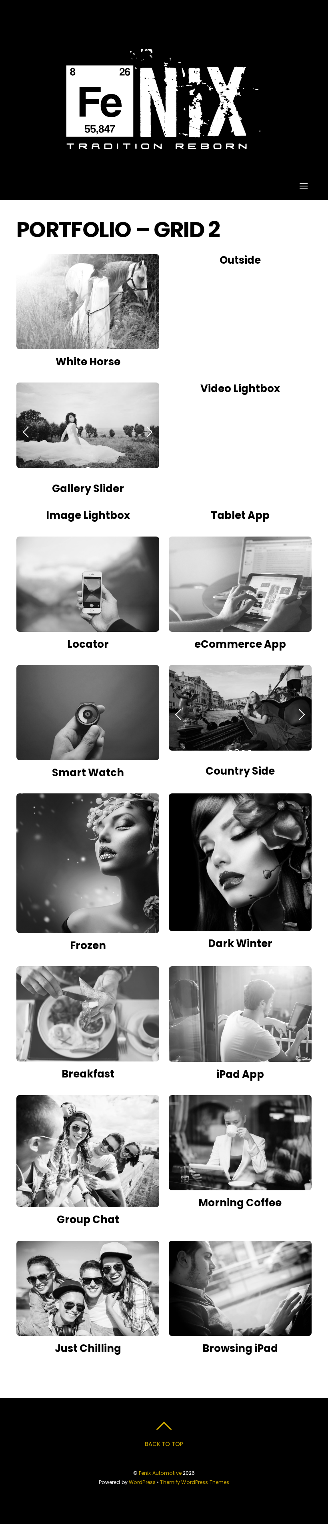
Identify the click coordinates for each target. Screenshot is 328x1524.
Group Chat (88, 1219)
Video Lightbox (240, 388)
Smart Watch (88, 772)
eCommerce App (240, 644)
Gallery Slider (88, 488)
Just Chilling (88, 1348)
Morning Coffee (240, 1203)
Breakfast (88, 1074)
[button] (26, 431)
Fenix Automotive (160, 1473)
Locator (88, 644)
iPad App (240, 1074)
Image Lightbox (88, 515)
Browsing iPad (240, 1348)
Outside (240, 260)
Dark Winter (240, 943)
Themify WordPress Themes (194, 1482)
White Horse (88, 361)
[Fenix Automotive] (163, 145)
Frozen (88, 945)
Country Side (240, 771)
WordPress (142, 1482)
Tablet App (240, 515)
